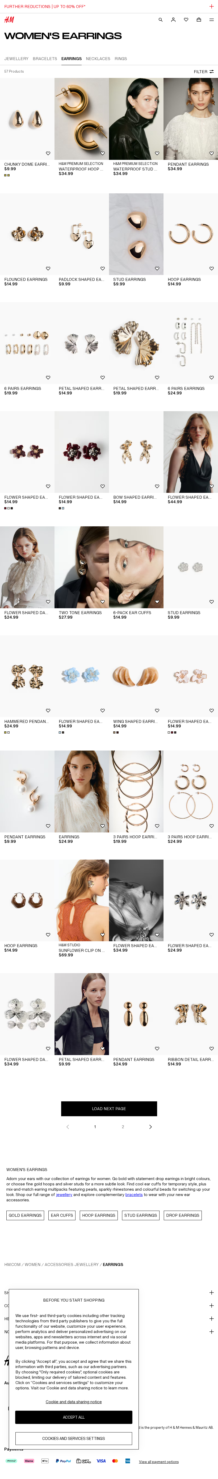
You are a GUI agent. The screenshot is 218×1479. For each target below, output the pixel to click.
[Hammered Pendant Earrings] (27, 676)
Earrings (113, 1264)
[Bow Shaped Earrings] (136, 452)
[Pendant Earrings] (191, 119)
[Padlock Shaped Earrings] (81, 234)
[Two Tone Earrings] (81, 567)
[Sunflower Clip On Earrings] (81, 900)
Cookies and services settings (73, 1438)
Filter (200, 71)
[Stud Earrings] (136, 234)
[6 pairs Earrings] (27, 343)
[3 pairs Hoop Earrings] (136, 791)
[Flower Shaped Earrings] (27, 452)
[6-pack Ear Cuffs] (136, 567)
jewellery (64, 1194)
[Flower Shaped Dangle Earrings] (27, 567)
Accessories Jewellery (72, 1264)
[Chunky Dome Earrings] (27, 119)
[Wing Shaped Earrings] (136, 676)
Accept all (74, 1417)
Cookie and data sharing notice (74, 1401)
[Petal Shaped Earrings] (81, 343)
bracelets (134, 1194)
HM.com (12, 1264)
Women (32, 1264)
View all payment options (159, 1462)
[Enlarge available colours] (7, 175)
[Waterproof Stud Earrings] (136, 119)
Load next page (109, 1108)
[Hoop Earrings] (191, 234)
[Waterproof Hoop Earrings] (81, 119)
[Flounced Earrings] (27, 234)
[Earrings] (81, 791)
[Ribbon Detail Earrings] (191, 1014)
